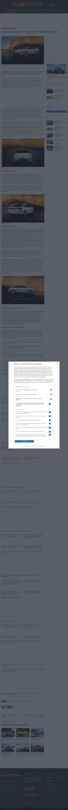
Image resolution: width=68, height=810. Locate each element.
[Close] (57, 364)
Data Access (34, 446)
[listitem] (34, 387)
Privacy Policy (41, 446)
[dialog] (34, 405)
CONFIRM (24, 441)
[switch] (50, 390)
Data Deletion (26, 446)
